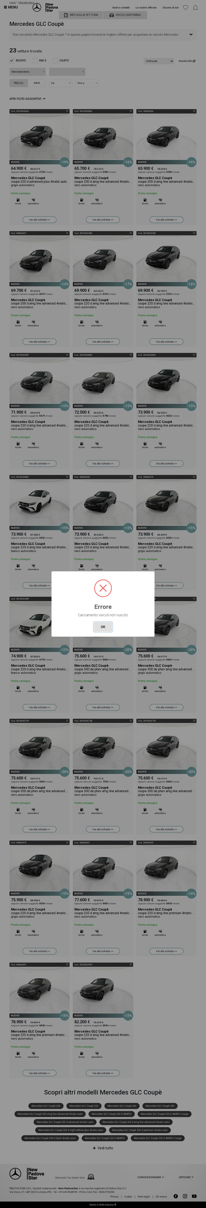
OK (103, 627)
